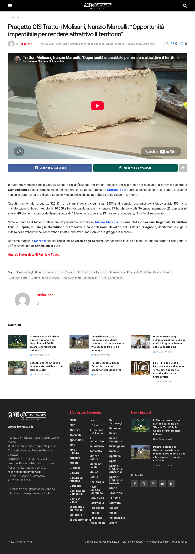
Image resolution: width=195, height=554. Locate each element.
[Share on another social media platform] (183, 168)
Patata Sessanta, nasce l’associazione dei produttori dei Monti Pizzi (106, 366)
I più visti (95, 425)
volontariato (117, 517)
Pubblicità (96, 517)
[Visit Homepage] (97, 6)
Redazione (25, 43)
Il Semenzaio (97, 440)
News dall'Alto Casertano (96, 490)
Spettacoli (115, 456)
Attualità (75, 43)
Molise (100, 43)
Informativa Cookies (157, 541)
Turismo (114, 497)
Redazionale (97, 522)
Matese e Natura (95, 457)
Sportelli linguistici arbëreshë (116, 469)
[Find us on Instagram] (153, 483)
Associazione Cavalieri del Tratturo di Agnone (76, 272)
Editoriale (76, 514)
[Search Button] (185, 5)
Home (11, 17)
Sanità (113, 433)
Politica (94, 512)
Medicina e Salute (96, 465)
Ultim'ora (110, 43)
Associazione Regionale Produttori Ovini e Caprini (140, 272)
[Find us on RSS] (171, 483)
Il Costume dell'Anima (96, 432)
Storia (113, 488)
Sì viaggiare (117, 446)
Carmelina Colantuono (45, 277)
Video (120, 43)
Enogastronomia (80, 519)
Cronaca (75, 467)
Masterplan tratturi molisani (81, 277)
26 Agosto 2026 (101, 374)
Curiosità (75, 485)
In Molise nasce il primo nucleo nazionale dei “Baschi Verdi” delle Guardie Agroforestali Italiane (44, 343)
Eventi (93, 420)
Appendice (76, 440)
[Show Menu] (10, 5)
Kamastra (96, 451)
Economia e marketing (77, 508)
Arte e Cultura (74, 451)
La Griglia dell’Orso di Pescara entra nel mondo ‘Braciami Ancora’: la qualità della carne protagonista (168, 369)
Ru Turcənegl (115, 422)
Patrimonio (97, 502)
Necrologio (97, 481)
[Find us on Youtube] (162, 483)
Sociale (114, 451)
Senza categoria (115, 440)
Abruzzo (21, 17)
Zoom (113, 522)
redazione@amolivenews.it (24, 471)
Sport (112, 460)
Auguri (74, 462)
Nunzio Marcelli (112, 277)
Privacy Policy (179, 541)
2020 (73, 420)
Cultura (74, 472)
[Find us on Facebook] (134, 483)
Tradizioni (116, 493)
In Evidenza (88, 43)
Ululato (113, 507)
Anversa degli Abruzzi (30, 272)
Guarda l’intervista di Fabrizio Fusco (34, 254)
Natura (94, 477)
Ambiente (76, 435)
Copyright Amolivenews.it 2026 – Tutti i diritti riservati (114, 541)
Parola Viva (97, 497)
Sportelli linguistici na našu (116, 480)
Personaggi (97, 507)
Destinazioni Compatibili (78, 492)
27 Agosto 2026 (40, 355)
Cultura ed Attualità (76, 479)
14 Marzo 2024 (46, 43)
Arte (72, 444)
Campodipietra (19, 277)
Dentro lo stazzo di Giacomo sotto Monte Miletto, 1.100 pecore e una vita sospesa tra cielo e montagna (107, 343)
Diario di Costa (75, 500)
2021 (73, 425)
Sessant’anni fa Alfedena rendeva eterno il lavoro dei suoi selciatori (46, 366)
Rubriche (115, 428)
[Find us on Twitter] (144, 483)
